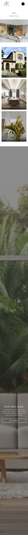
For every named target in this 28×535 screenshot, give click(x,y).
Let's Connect (14, 420)
